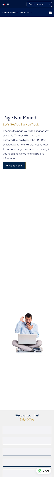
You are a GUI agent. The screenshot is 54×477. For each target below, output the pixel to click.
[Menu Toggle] (50, 12)
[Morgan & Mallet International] (17, 12)
